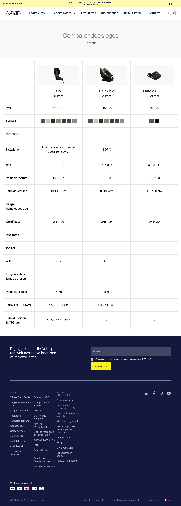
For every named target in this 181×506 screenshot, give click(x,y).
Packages (15, 415)
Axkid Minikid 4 (17, 441)
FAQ (35, 445)
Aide (19, 3)
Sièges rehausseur (20, 410)
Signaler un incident (67, 461)
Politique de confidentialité (92, 500)
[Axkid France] (13, 13)
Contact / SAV (41, 397)
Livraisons (38, 410)
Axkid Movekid (17, 446)
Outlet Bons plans (19, 420)
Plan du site (152, 500)
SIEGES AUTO (36, 13)
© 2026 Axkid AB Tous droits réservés (28, 500)
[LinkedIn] (146, 393)
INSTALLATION (132, 13)
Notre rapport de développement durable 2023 (66, 429)
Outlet (155, 13)
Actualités (8, 3)
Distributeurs (64, 437)
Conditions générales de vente (126, 500)
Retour (91, 43)
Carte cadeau (17, 431)
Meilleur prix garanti (67, 421)
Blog (59, 442)
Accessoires (17, 426)
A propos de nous (66, 400)
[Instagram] (161, 393)
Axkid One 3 (16, 436)
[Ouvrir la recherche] (169, 13)
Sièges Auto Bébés (20, 397)
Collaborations (65, 447)
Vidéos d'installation (44, 440)
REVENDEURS (109, 13)
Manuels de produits (44, 466)
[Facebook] (154, 393)
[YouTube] (169, 393)
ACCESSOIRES (63, 13)
